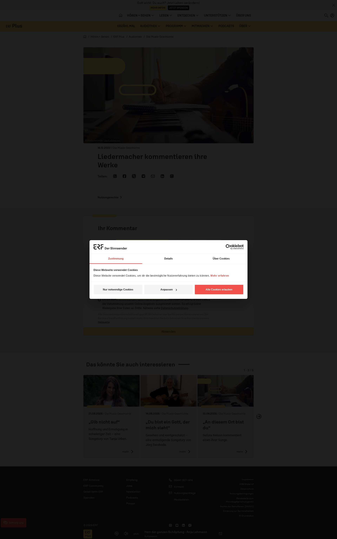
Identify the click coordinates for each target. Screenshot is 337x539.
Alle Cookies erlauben (219, 289)
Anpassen (166, 289)
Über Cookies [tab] (221, 258)
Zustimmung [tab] (116, 258)
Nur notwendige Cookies (118, 289)
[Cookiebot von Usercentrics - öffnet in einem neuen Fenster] (228, 246)
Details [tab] (168, 258)
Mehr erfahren (219, 275)
